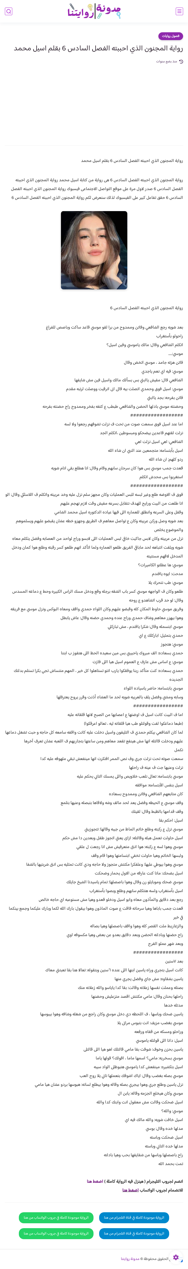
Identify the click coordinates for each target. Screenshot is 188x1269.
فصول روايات (170, 36)
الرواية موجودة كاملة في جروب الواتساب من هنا (56, 1218)
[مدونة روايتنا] (94, 11)
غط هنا (92, 1181)
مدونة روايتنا (130, 1259)
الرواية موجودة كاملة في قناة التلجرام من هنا (134, 1218)
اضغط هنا (130, 1190)
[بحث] (8, 11)
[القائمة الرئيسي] (179, 11)
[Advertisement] (94, 101)
